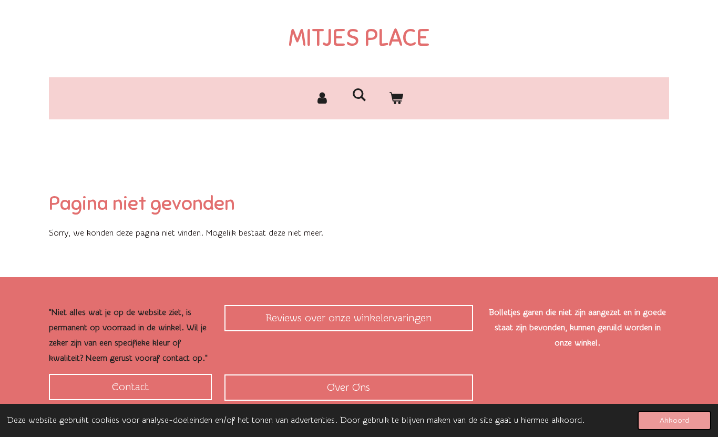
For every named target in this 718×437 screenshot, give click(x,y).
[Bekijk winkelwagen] (396, 98)
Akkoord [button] (674, 420)
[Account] (322, 98)
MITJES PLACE (359, 38)
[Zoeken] (359, 95)
